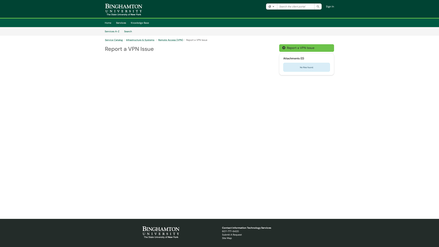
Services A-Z (112, 31)
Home (108, 22)
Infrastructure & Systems (140, 40)
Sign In (330, 6)
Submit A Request (232, 234)
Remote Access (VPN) (170, 40)
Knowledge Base (140, 22)
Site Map (227, 238)
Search (129, 31)
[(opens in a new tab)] (124, 9)
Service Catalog (114, 40)
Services (121, 22)
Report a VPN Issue (298, 48)
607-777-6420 (230, 231)
